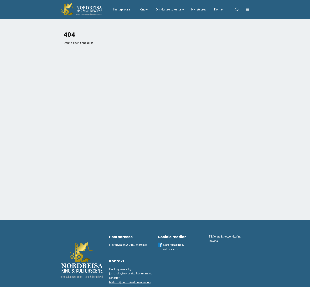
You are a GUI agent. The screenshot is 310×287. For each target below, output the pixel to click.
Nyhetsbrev (198, 9)
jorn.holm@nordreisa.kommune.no (130, 273)
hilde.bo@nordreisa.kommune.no (129, 282)
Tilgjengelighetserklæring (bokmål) (225, 239)
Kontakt (219, 9)
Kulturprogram (122, 9)
